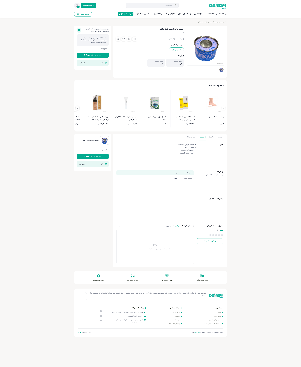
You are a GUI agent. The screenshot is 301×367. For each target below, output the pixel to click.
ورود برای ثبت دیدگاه (209, 241)
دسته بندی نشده (218, 22)
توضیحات (202, 137)
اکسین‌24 (197, 333)
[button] (77, 108)
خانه (225, 22)
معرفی (220, 137)
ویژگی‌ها (211, 137)
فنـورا (79, 333)
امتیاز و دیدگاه (191, 137)
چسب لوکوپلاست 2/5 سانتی (205, 22)
